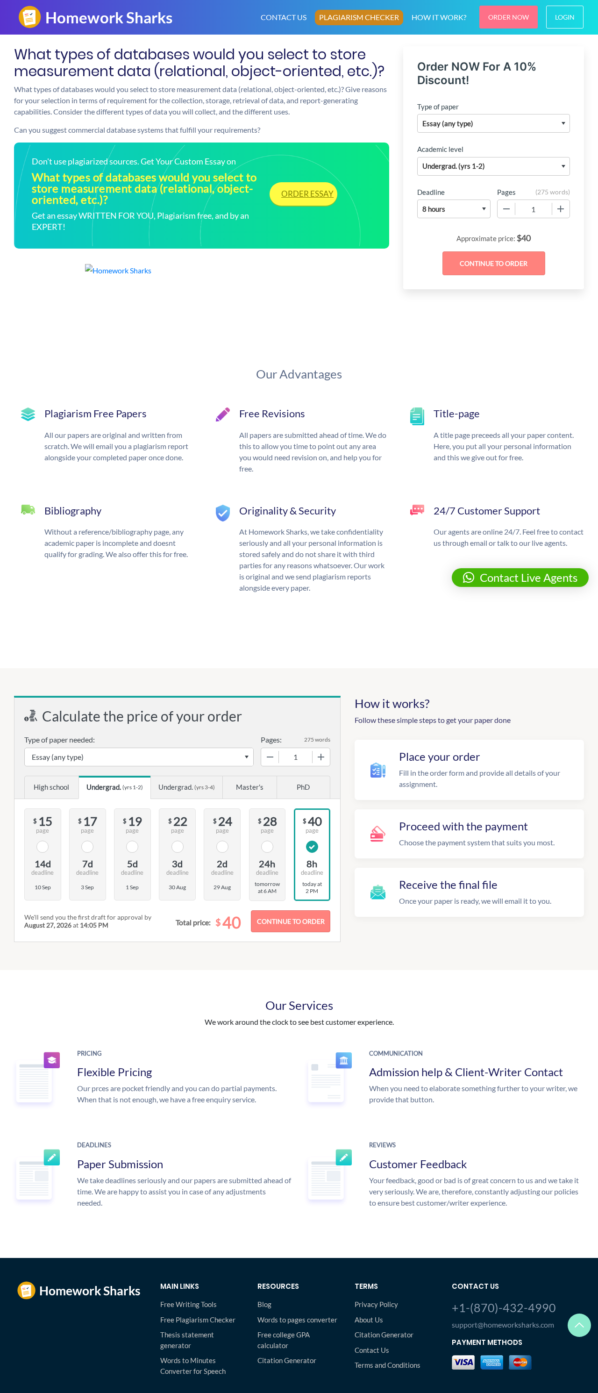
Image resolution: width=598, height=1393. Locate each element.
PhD (303, 787)
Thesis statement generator (187, 1340)
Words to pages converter (297, 1319)
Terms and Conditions (387, 1365)
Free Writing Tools (188, 1304)
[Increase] (561, 209)
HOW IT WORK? (439, 17)
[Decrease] (506, 209)
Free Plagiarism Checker (197, 1319)
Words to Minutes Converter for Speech (193, 1365)
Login (565, 17)
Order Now (508, 17)
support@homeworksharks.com (503, 1324)
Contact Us (372, 1350)
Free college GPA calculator (283, 1340)
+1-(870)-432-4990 (504, 1307)
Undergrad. (114, 787)
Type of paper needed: (59, 739)
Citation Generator (286, 1360)
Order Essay (307, 194)
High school (51, 787)
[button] (520, 577)
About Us (369, 1319)
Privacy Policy (376, 1304)
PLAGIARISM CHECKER (359, 17)
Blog (264, 1304)
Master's (249, 787)
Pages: (271, 739)
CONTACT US (283, 17)
